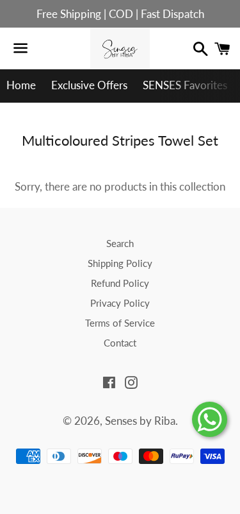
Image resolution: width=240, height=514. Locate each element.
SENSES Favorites (185, 85)
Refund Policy (120, 283)
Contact (120, 342)
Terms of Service (120, 323)
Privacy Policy (120, 303)
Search (120, 243)
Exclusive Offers (89, 85)
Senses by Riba (140, 420)
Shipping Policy (120, 263)
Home (21, 85)
